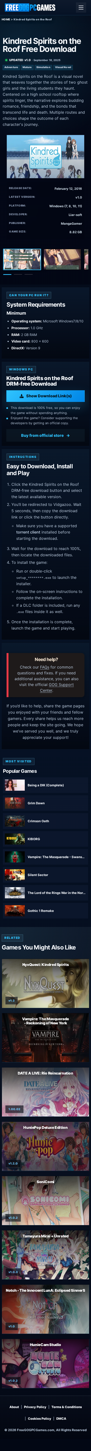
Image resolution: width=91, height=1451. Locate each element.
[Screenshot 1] (22, 259)
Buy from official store (42, 435)
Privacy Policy (35, 1407)
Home (6, 19)
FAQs (44, 667)
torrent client (28, 532)
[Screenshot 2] (62, 259)
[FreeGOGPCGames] (30, 7)
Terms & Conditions (66, 1407)
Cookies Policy (39, 1418)
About (14, 1407)
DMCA (61, 1418)
